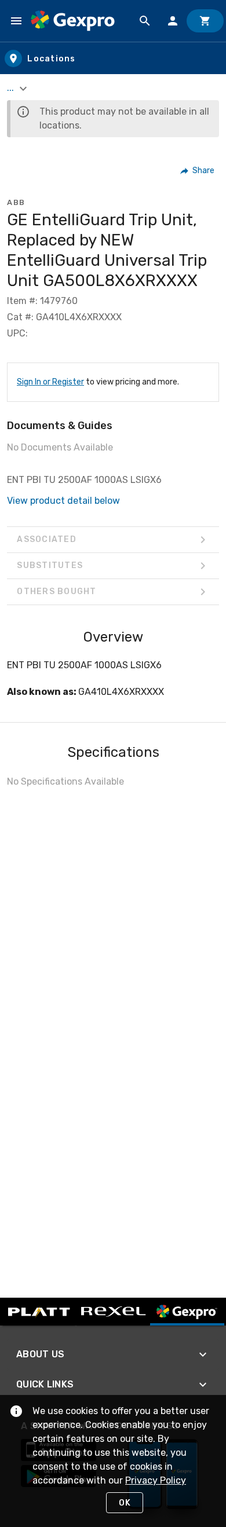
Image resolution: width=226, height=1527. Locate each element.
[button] (198, 170)
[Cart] (205, 20)
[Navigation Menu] (16, 21)
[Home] (72, 21)
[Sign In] (173, 21)
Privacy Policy (155, 1480)
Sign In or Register (50, 382)
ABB (16, 202)
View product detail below (63, 500)
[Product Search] (145, 21)
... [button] (11, 87)
